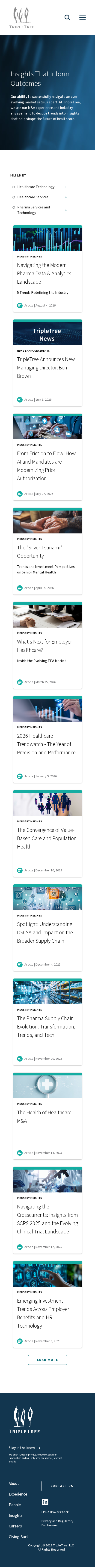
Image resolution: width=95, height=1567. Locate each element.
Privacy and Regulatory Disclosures (57, 1523)
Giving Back (19, 1537)
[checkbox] (14, 186)
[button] (67, 17)
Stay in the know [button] (22, 1447)
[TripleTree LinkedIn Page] (45, 1504)
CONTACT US (61, 1486)
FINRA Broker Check (55, 1512)
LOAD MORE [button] (47, 1360)
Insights (16, 1515)
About (14, 1483)
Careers (15, 1526)
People (15, 1505)
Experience (18, 1494)
